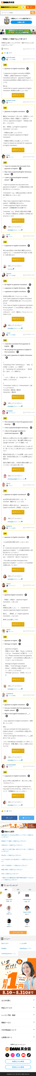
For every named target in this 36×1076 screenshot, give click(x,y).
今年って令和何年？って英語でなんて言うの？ (14, 865)
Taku (9, 924)
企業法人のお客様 (18, 1061)
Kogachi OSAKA (27, 912)
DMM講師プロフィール (14, 230)
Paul (9, 912)
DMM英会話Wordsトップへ (9, 953)
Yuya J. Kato (9, 899)
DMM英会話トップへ (25, 948)
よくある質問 (23, 943)
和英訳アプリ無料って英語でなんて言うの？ (13, 841)
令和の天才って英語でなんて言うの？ (12, 845)
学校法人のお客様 (18, 1067)
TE (27, 924)
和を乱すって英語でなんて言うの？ (11, 855)
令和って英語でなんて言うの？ (10, 874)
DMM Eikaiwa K (27, 899)
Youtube (10, 269)
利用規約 (3, 948)
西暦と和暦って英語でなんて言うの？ (12, 869)
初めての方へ (5, 943)
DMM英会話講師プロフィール (16, 479)
